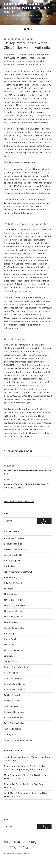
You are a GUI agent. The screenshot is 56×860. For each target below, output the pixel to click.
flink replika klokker (13, 616)
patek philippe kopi (13, 678)
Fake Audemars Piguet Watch (18, 572)
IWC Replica (9, 644)
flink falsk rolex (11, 594)
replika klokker (11, 706)
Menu (29, 29)
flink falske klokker (13, 600)
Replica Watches (12, 701)
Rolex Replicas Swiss (20, 451)
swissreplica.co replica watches (19, 501)
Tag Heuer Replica (12, 729)
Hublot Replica (11, 639)
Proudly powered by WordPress (17, 853)
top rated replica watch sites (30, 325)
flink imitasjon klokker (14, 605)
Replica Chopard (12, 695)
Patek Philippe (11, 673)
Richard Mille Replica (14, 712)
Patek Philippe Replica (14, 684)
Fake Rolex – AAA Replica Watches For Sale (26, 8)
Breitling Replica (12, 560)
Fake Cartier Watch (13, 583)
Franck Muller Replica (14, 628)
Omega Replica (11, 661)
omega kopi (9, 656)
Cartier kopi (10, 566)
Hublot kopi (9, 633)
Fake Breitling (10, 577)
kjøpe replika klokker (14, 650)
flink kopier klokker (13, 611)
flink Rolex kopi (11, 622)
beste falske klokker (14, 555)
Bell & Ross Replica (13, 544)
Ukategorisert (11, 734)
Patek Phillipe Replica (14, 689)
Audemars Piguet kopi (14, 538)
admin (30, 39)
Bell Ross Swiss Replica (15, 549)
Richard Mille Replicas (14, 717)
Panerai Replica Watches (16, 667)
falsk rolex (9, 589)
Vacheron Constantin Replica (18, 740)
